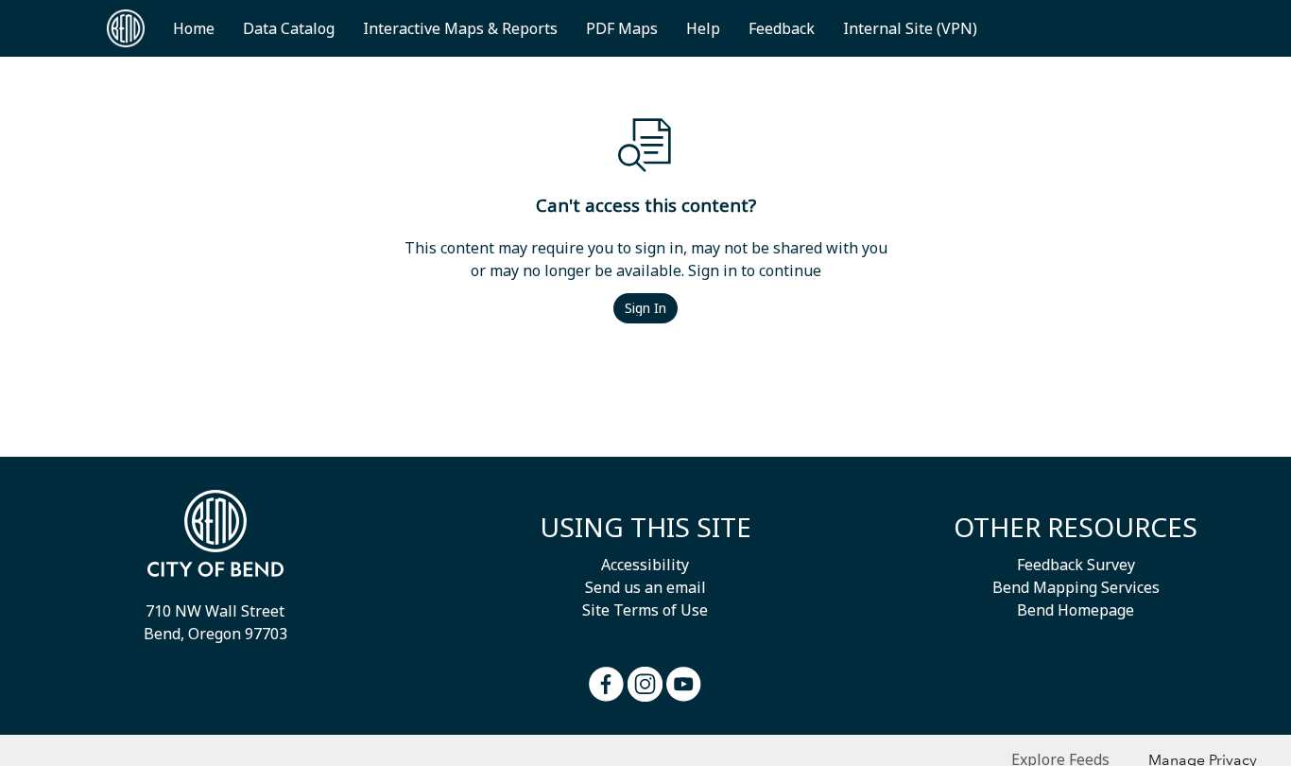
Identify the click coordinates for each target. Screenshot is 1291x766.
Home (194, 28)
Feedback (782, 28)
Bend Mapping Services (1076, 587)
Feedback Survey (1076, 564)
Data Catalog (289, 28)
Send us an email (645, 587)
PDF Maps (622, 28)
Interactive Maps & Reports (460, 28)
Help (703, 28)
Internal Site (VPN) (910, 28)
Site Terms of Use (645, 610)
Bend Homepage (1075, 610)
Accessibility (645, 564)
